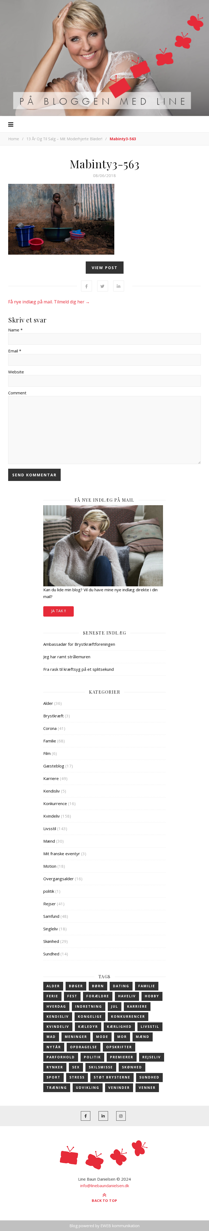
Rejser (49, 903)
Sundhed (51, 953)
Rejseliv (151, 1057)
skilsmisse (101, 1067)
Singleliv (50, 928)
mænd (142, 1036)
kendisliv (58, 1016)
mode (102, 1036)
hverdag (56, 1006)
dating (121, 986)
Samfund (51, 916)
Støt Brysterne (112, 1077)
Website (16, 371)
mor (122, 1036)
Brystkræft (53, 715)
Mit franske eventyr (61, 853)
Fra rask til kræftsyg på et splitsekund (78, 669)
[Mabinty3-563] (104, 219)
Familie (49, 741)
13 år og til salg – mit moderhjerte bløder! (64, 138)
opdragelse (83, 1047)
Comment (17, 392)
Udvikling (87, 1087)
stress (77, 1077)
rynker (55, 1067)
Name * (15, 330)
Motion (49, 866)
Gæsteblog (53, 766)
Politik (92, 1057)
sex (76, 1067)
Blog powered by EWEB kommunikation (104, 1225)
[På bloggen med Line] (104, 57)
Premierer (121, 1057)
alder (53, 986)
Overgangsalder (58, 878)
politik (48, 891)
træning (57, 1087)
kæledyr (88, 1026)
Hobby (152, 996)
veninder (119, 1087)
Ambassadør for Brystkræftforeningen (79, 644)
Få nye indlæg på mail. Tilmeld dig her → (49, 302)
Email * (14, 351)
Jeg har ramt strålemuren (66, 656)
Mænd (49, 841)
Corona (50, 728)
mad (51, 1036)
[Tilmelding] (104, 545)
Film (47, 753)
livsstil (150, 1026)
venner (147, 1087)
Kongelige (90, 1016)
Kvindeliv (51, 816)
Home (13, 138)
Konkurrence (55, 803)
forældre (97, 996)
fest (72, 996)
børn (98, 986)
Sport (53, 1077)
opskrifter (119, 1047)
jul (114, 1006)
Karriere (51, 778)
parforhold (61, 1057)
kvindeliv (58, 1026)
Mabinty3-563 (105, 163)
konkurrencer (128, 1016)
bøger (76, 986)
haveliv (127, 996)
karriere (137, 1006)
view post (105, 267)
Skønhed (51, 941)
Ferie (52, 996)
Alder (48, 703)
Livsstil (49, 828)
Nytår (54, 1047)
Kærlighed (119, 1026)
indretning (88, 1006)
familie (146, 986)
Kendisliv (51, 791)
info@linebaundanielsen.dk (104, 1185)
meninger (76, 1036)
